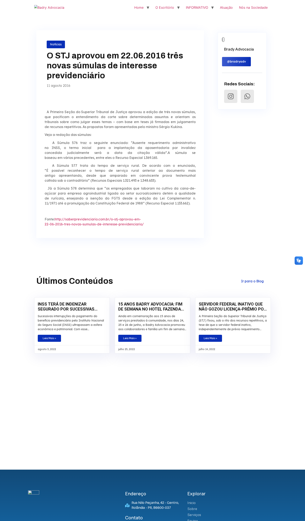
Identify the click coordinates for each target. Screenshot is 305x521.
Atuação (226, 7)
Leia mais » (49, 338)
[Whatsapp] (247, 96)
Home (139, 7)
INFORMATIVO (197, 7)
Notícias (56, 44)
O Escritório (164, 7)
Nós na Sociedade (253, 7)
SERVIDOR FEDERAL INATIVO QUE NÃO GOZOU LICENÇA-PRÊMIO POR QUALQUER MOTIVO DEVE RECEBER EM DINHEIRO (232, 307)
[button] (236, 61)
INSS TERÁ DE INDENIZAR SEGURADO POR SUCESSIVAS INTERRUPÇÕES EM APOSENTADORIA (66, 307)
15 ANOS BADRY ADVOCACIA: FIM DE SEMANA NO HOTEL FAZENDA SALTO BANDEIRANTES (150, 307)
